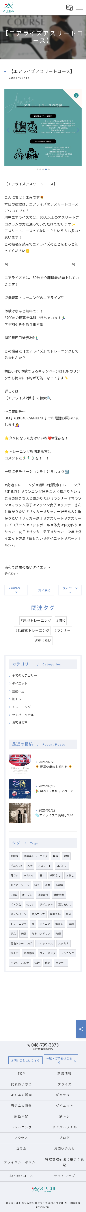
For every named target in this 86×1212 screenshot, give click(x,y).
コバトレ (61, 865)
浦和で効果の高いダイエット (27, 567)
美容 (23, 933)
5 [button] (49, 169)
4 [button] (46, 169)
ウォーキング (48, 953)
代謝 (47, 962)
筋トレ (16, 699)
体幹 (37, 962)
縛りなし (55, 875)
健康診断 (59, 894)
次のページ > (70, 590)
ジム (13, 933)
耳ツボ (15, 875)
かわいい (29, 875)
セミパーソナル (23, 715)
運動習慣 (43, 894)
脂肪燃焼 (29, 953)
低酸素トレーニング (36, 856)
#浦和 (60, 621)
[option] (43, 127)
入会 (30, 865)
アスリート (44, 865)
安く (42, 875)
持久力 (15, 953)
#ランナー (62, 630)
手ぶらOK (16, 865)
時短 (58, 933)
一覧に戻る (43, 590)
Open (14, 894)
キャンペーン (18, 914)
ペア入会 (16, 904)
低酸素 (60, 885)
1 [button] (37, 169)
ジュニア (45, 924)
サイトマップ (64, 1176)
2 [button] (40, 169)
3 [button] (43, 169)
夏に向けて (64, 904)
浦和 (71, 924)
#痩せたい (43, 641)
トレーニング (21, 707)
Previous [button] (8, 129)
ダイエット (11, 573)
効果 (68, 914)
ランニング (67, 953)
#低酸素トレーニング (32, 630)
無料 (55, 856)
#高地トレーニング (36, 621)
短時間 (15, 856)
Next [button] (77, 129)
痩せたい (55, 914)
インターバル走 (20, 962)
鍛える (59, 924)
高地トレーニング (21, 943)
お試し (70, 875)
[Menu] (79, 8)
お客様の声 (20, 722)
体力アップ (38, 914)
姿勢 (47, 885)
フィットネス (45, 943)
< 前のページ (16, 590)
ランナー (61, 962)
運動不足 (18, 691)
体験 (66, 856)
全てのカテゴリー (24, 675)
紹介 (37, 885)
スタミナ (63, 943)
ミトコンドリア (41, 933)
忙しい (30, 904)
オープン (27, 894)
